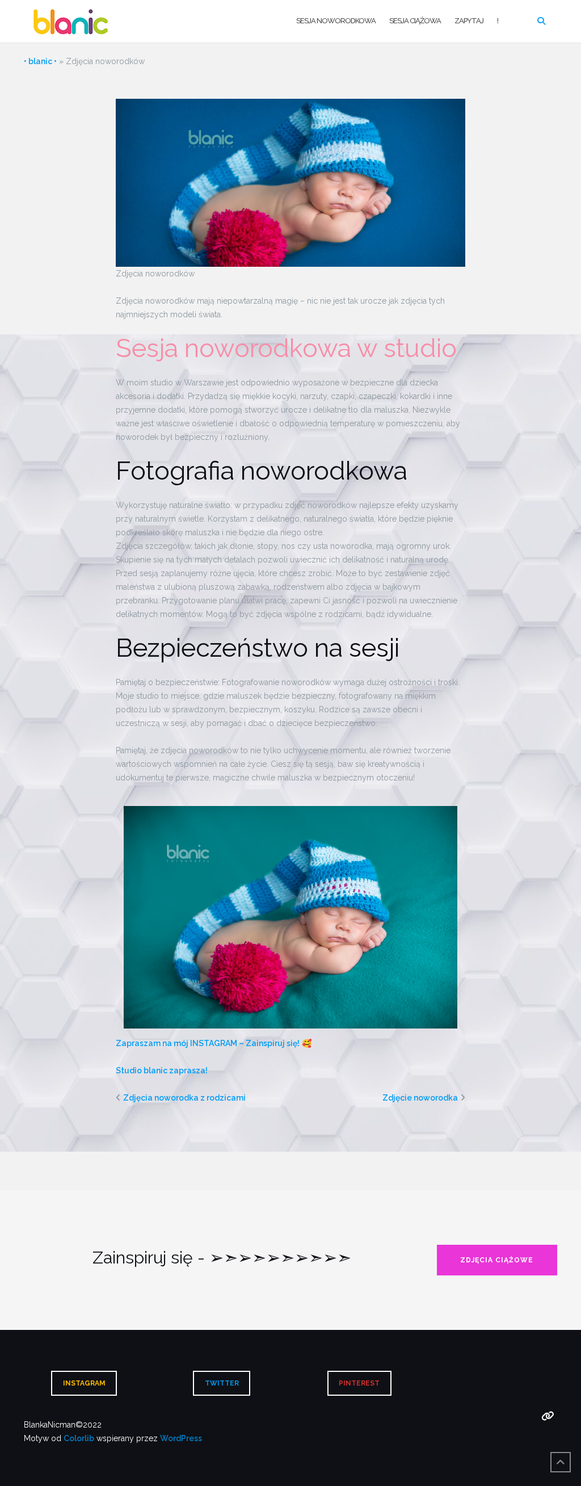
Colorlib (79, 1438)
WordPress (181, 1438)
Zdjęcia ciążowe (496, 1260)
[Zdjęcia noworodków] (291, 181)
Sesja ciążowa (415, 20)
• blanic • (40, 61)
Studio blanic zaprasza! (162, 1070)
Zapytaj (468, 20)
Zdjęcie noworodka (420, 1097)
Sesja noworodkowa (336, 20)
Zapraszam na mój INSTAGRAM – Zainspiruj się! (208, 1043)
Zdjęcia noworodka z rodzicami (184, 1097)
